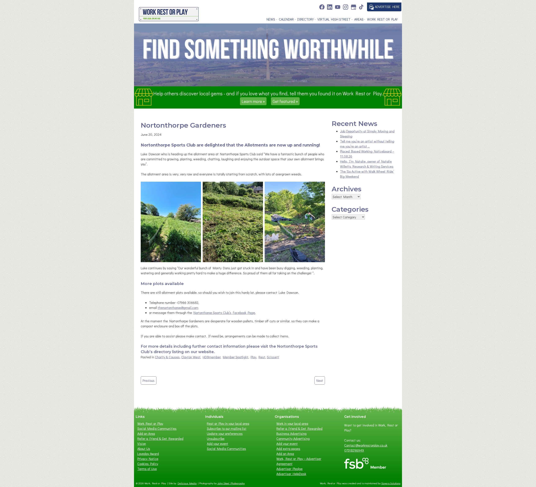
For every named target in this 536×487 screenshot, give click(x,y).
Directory (305, 19)
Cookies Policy (147, 463)
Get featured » (285, 101)
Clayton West (190, 357)
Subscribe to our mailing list (226, 428)
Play (253, 357)
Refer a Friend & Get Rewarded (160, 438)
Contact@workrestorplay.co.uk (365, 445)
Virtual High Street (333, 19)
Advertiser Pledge (289, 468)
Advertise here (387, 6)
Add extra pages (288, 448)
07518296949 (354, 450)
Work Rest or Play (382, 19)
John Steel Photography (231, 483)
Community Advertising (293, 438)
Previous (149, 380)
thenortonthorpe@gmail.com (178, 307)
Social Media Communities (157, 428)
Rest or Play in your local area (228, 423)
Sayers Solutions (390, 483)
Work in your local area (292, 423)
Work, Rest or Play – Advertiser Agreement (298, 461)
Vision (141, 443)
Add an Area (146, 433)
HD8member (211, 357)
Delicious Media (187, 483)
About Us (143, 448)
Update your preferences (225, 433)
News (271, 19)
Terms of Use (147, 468)
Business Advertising (291, 433)
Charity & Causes (167, 357)
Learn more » (253, 101)
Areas (358, 19)
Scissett (273, 357)
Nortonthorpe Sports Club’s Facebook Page (224, 312)
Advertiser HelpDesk (291, 473)
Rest (262, 357)
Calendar (286, 19)
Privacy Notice (147, 458)
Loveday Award (148, 453)
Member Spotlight (235, 357)
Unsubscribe (215, 438)
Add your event (217, 443)
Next (319, 380)
